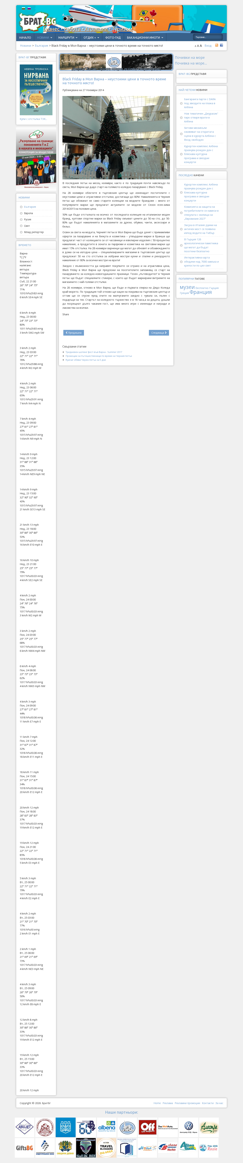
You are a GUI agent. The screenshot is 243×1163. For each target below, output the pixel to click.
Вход (208, 46)
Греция (184, 293)
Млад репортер (34, 232)
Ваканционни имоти (143, 37)
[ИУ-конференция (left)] (36, 158)
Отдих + (90, 37)
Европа (28, 213)
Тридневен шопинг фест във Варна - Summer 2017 (94, 352)
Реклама (168, 1103)
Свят (27, 225)
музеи (187, 286)
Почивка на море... (191, 63)
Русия (27, 219)
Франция (201, 291)
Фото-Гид (113, 37)
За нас (219, 1103)
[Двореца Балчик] (116, 61)
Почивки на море (190, 57)
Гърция (214, 288)
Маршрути (66, 37)
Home (157, 1103)
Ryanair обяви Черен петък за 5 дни (86, 359)
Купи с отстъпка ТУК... (33, 119)
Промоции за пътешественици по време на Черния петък (99, 356)
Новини (43, 37)
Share (65, 314)
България (30, 206)
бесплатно (202, 288)
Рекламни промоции (187, 1103)
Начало (25, 37)
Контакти (208, 1103)
